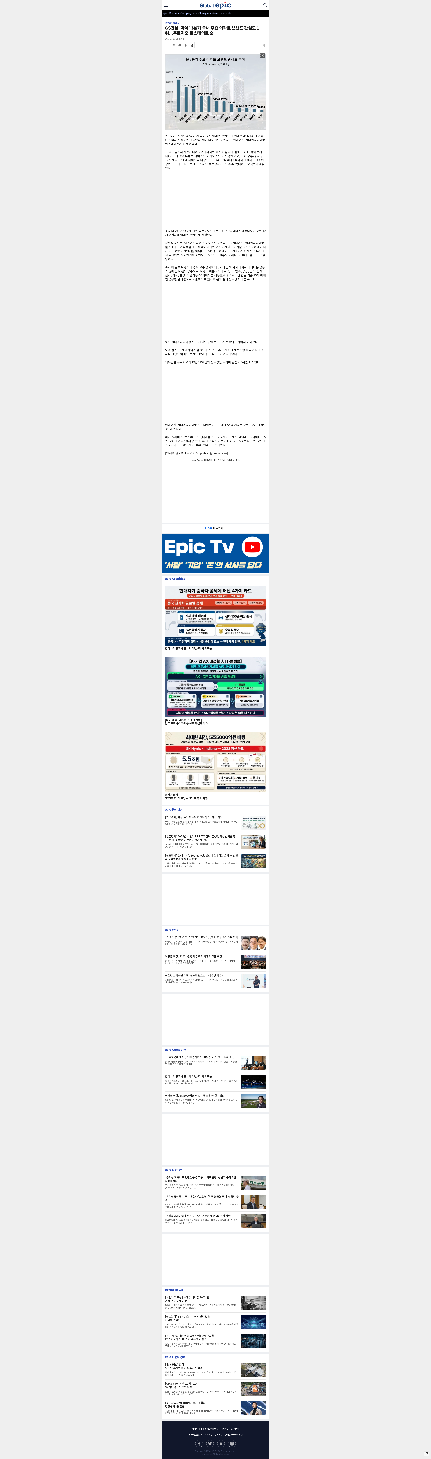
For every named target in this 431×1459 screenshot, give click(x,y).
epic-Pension (212, 13)
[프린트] (191, 45)
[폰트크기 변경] (263, 45)
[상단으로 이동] (426, 1453)
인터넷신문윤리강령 (234, 1435)
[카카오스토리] (210, 1443)
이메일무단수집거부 (213, 1435)
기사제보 (225, 1429)
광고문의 (235, 1429)
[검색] (265, 5)
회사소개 (196, 1429)
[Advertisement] (215, 393)
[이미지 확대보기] (262, 55)
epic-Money (199, 13)
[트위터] (174, 45)
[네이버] (221, 1443)
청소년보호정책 (195, 1435)
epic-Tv (227, 13)
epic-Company (183, 13)
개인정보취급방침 (210, 1429)
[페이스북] (168, 45)
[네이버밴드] (186, 45)
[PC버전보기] (232, 1443)
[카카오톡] (180, 45)
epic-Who (168, 13)
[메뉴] (166, 5)
